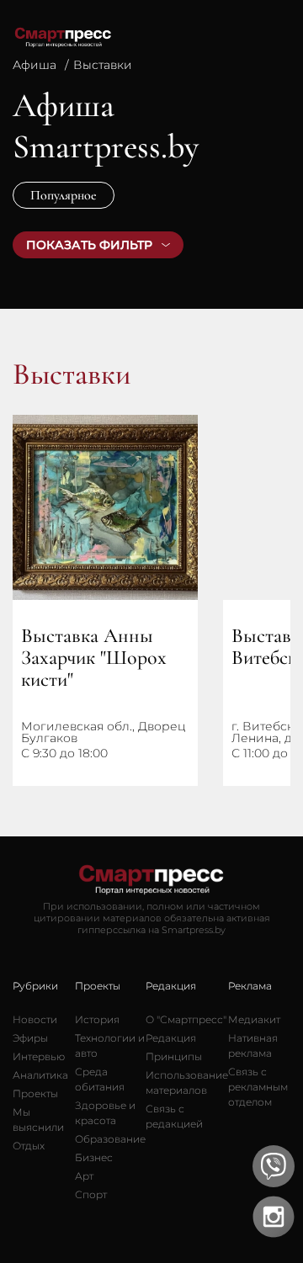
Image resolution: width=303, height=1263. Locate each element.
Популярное (63, 195)
